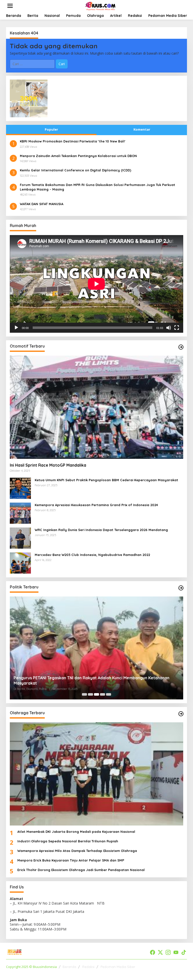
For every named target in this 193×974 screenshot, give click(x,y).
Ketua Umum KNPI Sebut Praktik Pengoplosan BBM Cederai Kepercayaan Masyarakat (106, 480)
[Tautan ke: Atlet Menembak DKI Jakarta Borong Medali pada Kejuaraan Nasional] (96, 773)
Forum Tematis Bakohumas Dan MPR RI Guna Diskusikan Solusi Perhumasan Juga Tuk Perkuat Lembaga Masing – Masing (97, 187)
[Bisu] (168, 327)
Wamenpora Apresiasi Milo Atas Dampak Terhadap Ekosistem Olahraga (77, 851)
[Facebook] (152, 952)
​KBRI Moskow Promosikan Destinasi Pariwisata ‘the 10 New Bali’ (72, 141)
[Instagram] (168, 952)
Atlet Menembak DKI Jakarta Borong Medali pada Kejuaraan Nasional (76, 832)
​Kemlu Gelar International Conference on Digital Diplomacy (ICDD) (75, 170)
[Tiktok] (183, 952)
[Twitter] (160, 952)
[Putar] (16, 327)
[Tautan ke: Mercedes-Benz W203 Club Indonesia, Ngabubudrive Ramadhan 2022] (20, 562)
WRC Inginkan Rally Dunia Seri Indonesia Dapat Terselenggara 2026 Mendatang (101, 530)
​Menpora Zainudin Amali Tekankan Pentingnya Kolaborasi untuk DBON (78, 156)
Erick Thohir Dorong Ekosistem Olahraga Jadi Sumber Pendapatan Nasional (81, 870)
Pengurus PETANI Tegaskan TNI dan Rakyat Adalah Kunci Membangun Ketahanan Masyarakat (91, 680)
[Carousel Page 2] (90, 694)
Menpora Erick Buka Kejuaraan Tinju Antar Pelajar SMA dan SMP (70, 860)
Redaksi (88, 967)
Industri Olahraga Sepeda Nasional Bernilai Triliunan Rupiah (67, 841)
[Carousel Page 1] (84, 694)
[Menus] (10, 6)
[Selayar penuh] (176, 327)
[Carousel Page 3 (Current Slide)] (96, 694)
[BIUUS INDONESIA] (100, 5)
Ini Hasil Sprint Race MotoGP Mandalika (48, 465)
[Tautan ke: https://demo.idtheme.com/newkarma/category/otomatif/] (181, 347)
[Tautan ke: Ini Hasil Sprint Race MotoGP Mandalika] (96, 407)
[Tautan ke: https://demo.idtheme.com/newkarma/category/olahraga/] (181, 714)
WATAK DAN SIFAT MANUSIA (41, 204)
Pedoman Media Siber (118, 967)
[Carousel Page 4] (102, 694)
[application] (96, 284)
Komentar (141, 129)
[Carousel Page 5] (108, 694)
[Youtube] (176, 952)
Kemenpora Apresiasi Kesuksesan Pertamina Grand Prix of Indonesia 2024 (96, 505)
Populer (51, 129)
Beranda (69, 967)
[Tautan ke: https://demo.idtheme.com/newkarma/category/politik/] (181, 588)
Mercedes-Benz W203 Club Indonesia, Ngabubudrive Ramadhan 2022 (92, 555)
